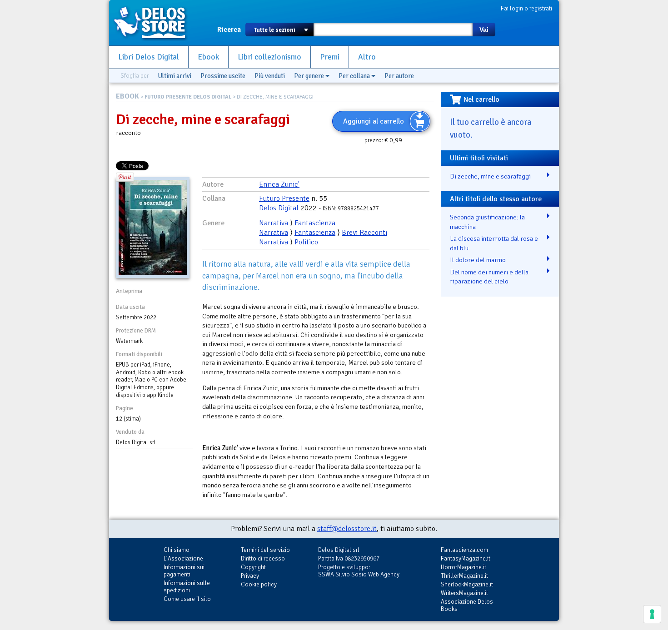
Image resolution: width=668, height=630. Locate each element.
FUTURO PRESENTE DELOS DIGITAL (188, 97)
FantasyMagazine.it (465, 558)
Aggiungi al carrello (373, 121)
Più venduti (269, 76)
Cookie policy (259, 584)
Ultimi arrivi (174, 76)
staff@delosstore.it (347, 528)
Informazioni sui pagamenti (184, 570)
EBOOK (127, 96)
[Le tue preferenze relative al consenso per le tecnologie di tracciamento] (652, 614)
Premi (329, 57)
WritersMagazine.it (464, 593)
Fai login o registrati (526, 8)
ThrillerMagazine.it (464, 576)
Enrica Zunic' (279, 184)
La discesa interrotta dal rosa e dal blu (494, 243)
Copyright (253, 567)
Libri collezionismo (269, 57)
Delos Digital (279, 208)
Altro (367, 57)
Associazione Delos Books (467, 605)
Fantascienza (314, 223)
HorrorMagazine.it (463, 567)
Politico (306, 242)
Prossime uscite (222, 76)
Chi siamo (176, 550)
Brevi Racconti (364, 232)
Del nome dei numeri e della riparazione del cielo (489, 277)
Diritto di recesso (263, 558)
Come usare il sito (187, 599)
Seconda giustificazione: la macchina (487, 222)
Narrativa (273, 223)
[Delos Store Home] (154, 22)
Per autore (399, 76)
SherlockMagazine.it (467, 584)
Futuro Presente (284, 198)
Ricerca (229, 29)
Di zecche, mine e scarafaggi (490, 176)
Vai (484, 29)
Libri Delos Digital (148, 57)
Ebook (208, 57)
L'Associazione (183, 558)
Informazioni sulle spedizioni (187, 586)
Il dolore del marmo (478, 260)
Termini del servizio (265, 550)
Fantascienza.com (464, 550)
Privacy (250, 576)
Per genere (309, 76)
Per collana (355, 76)
